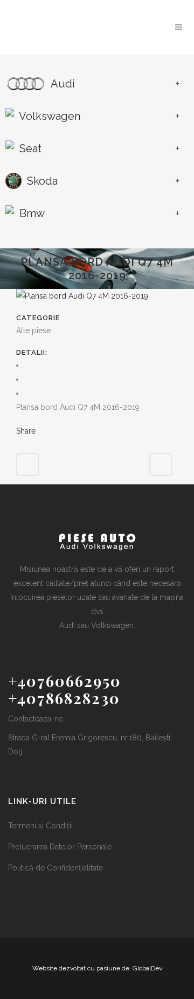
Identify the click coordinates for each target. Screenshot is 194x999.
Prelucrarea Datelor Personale (60, 846)
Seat (29, 148)
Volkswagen (48, 116)
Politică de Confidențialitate (55, 867)
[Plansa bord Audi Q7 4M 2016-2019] (82, 296)
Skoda (41, 180)
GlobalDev (147, 968)
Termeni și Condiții (40, 825)
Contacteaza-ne (35, 718)
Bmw (31, 213)
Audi (61, 83)
